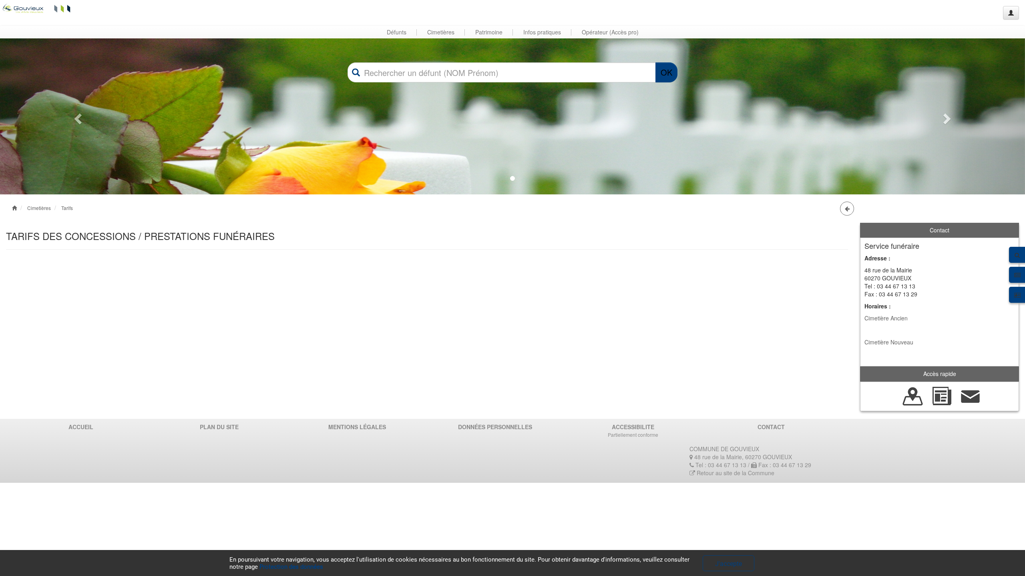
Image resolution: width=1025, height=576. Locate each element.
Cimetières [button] (440, 32)
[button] (77, 116)
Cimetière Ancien (886, 318)
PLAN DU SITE (219, 427)
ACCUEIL (80, 427)
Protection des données (291, 566)
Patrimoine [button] (488, 32)
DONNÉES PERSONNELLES (495, 427)
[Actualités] (941, 395)
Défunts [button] (396, 32)
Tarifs (67, 207)
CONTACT (771, 427)
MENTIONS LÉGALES (357, 427)
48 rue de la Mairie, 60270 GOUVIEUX (742, 457)
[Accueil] (37, 8)
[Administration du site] (1011, 13)
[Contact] (970, 395)
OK (666, 72)
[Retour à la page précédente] (847, 209)
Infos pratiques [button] (542, 32)
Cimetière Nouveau (888, 342)
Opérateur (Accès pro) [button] (610, 32)
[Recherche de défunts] (912, 395)
